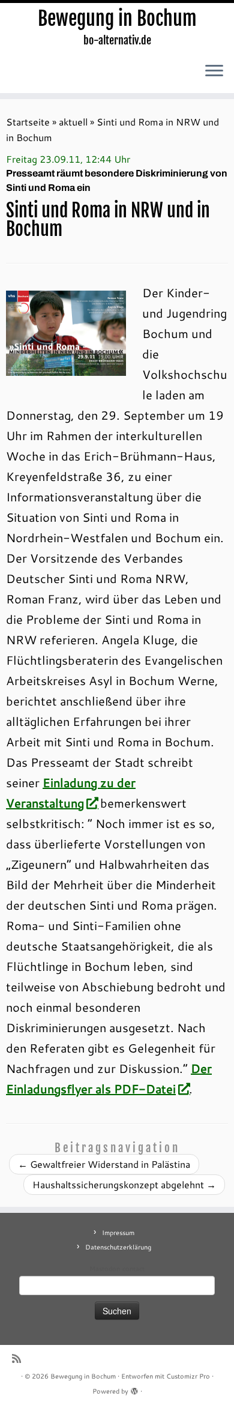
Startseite (28, 121)
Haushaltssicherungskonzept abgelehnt (124, 1184)
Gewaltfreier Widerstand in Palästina (104, 1164)
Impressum (118, 1232)
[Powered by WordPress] (134, 1389)
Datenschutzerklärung (118, 1247)
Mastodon (104, 1269)
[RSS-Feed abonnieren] (19, 1358)
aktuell (73, 121)
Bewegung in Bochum (117, 19)
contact (133, 1269)
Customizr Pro (188, 1376)
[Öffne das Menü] (214, 71)
